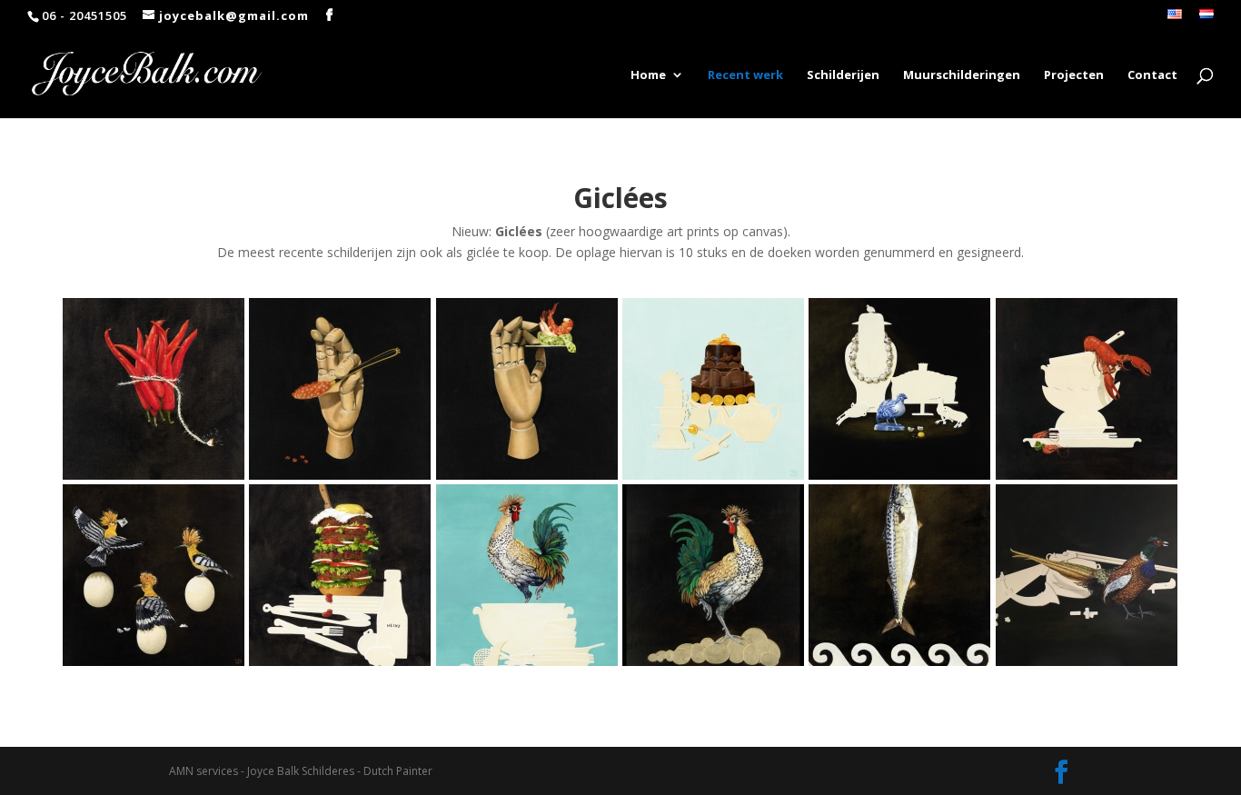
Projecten (1074, 75)
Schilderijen (843, 75)
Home (648, 75)
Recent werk (745, 75)
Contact (1152, 75)
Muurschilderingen (961, 75)
